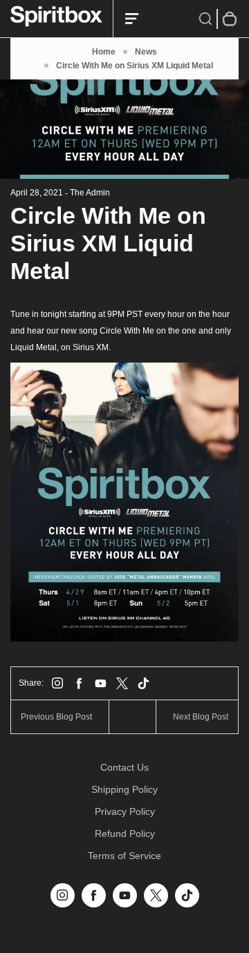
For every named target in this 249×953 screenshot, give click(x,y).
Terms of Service (124, 855)
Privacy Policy (125, 811)
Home (104, 52)
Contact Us (124, 767)
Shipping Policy (124, 789)
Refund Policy (125, 833)
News (146, 52)
